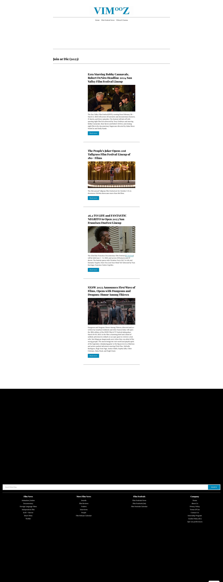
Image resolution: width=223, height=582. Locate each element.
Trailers (83, 506)
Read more (93, 133)
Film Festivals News (139, 500)
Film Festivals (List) (139, 503)
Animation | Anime (28, 500)
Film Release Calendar (84, 516)
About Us (195, 503)
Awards (83, 500)
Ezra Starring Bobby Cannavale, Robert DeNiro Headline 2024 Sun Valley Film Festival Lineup (110, 77)
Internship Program (195, 516)
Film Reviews (83, 503)
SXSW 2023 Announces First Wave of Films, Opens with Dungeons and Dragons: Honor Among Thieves (111, 290)
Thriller (28, 519)
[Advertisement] (111, 35)
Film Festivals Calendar (139, 506)
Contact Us (195, 513)
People (83, 513)
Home (97, 20)
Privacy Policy (195, 506)
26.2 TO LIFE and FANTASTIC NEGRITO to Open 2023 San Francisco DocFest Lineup (107, 219)
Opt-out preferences (194, 522)
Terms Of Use (195, 510)
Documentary (28, 503)
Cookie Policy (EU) (194, 519)
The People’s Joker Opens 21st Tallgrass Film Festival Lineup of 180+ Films (109, 154)
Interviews (83, 510)
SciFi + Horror (28, 513)
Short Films (28, 516)
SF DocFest (129, 256)
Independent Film (28, 510)
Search (214, 487)
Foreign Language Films (28, 506)
